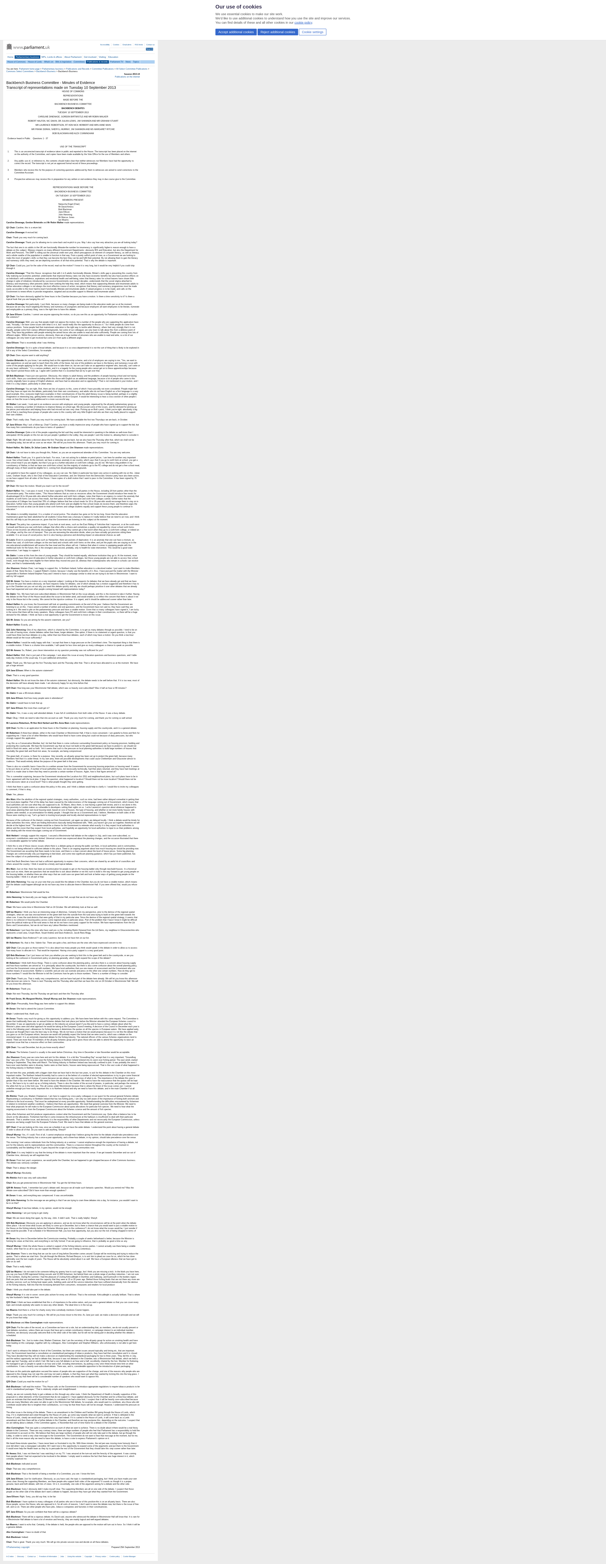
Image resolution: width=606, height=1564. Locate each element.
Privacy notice (100, 1556)
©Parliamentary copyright (18, 1547)
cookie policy (303, 22)
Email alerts (127, 45)
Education (113, 57)
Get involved (90, 57)
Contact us (150, 45)
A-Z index (10, 1556)
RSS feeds (139, 45)
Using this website (74, 1556)
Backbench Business (46, 71)
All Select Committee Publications (131, 69)
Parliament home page (29, 69)
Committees (79, 62)
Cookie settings (312, 32)
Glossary (20, 1556)
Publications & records (97, 62)
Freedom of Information (48, 1556)
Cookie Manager (129, 1556)
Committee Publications (103, 69)
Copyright (88, 1556)
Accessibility (105, 45)
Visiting (102, 57)
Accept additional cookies (236, 32)
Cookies (116, 45)
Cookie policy (115, 1556)
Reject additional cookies (278, 32)
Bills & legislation (63, 62)
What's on (48, 62)
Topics (136, 62)
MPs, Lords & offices (52, 57)
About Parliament (73, 57)
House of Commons (16, 62)
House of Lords (35, 62)
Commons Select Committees (20, 71)
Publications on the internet (127, 77)
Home (10, 57)
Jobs (62, 1556)
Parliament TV (116, 62)
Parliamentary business (27, 57)
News (128, 62)
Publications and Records (77, 69)
